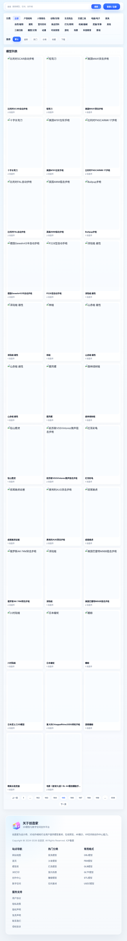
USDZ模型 (89, 883)
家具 (107, 18)
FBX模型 (88, 860)
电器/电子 (95, 18)
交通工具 (82, 18)
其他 (109, 24)
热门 (35, 39)
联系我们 (16, 920)
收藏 (54, 39)
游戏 (67, 30)
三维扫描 (19, 30)
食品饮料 (55, 24)
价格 (44, 39)
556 (113, 798)
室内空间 (42, 24)
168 (89, 798)
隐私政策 (16, 903)
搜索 (96, 7)
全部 (17, 18)
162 (38, 798)
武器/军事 (97, 24)
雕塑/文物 (32, 30)
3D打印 (16, 872)
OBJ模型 (88, 855)
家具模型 (52, 855)
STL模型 (88, 877)
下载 (63, 39)
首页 (14, 860)
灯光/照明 (69, 24)
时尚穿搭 (55, 30)
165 (63, 798)
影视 (98, 30)
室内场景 (52, 872)
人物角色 (41, 18)
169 (97, 798)
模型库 (15, 866)
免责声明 (16, 915)
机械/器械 (83, 24)
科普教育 (87, 30)
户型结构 (28, 18)
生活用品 (69, 18)
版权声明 (16, 909)
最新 (26, 39)
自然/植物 (19, 24)
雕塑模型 (52, 877)
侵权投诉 (16, 926)
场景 (76, 30)
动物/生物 (54, 18)
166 (72, 798)
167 (80, 798)
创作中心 (16, 877)
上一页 (15, 798)
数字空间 (16, 883)
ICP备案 (70, 840)
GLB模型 (88, 866)
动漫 (44, 30)
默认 (17, 39)
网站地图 (16, 855)
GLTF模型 (89, 872)
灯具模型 (52, 866)
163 (46, 798)
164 (55, 798)
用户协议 (16, 898)
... (30, 798)
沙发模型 (52, 860)
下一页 (63, 804)
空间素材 (52, 883)
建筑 (31, 24)
